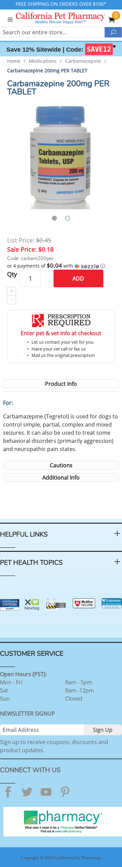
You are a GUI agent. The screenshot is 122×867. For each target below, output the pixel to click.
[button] (61, 266)
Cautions (61, 465)
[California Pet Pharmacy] (69, 19)
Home (13, 61)
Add (78, 278)
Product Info (61, 383)
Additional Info (61, 477)
